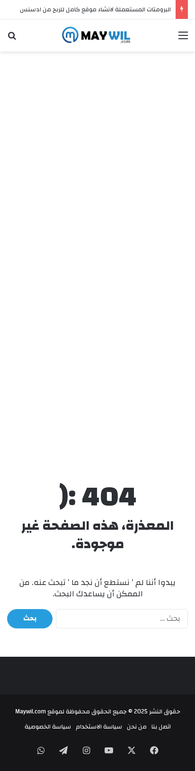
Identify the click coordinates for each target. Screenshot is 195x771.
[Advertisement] (97, 158)
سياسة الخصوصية (48, 726)
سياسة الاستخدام (99, 726)
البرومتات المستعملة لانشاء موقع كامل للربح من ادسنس (95, 9)
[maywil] (97, 35)
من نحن (137, 726)
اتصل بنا (161, 726)
